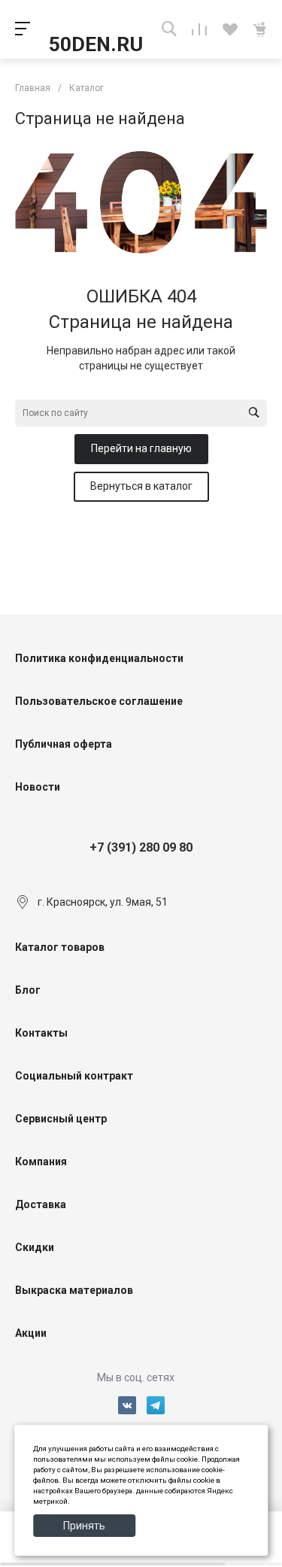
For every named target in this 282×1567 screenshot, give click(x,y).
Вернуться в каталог (141, 486)
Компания (41, 1162)
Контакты (41, 1033)
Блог (28, 990)
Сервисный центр (61, 1119)
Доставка (40, 1204)
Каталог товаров (60, 947)
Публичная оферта (63, 744)
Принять (84, 1526)
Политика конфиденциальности (99, 658)
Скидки (34, 1247)
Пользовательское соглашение (99, 701)
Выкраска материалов (74, 1290)
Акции (31, 1333)
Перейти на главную (141, 448)
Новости (37, 787)
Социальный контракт (74, 1076)
